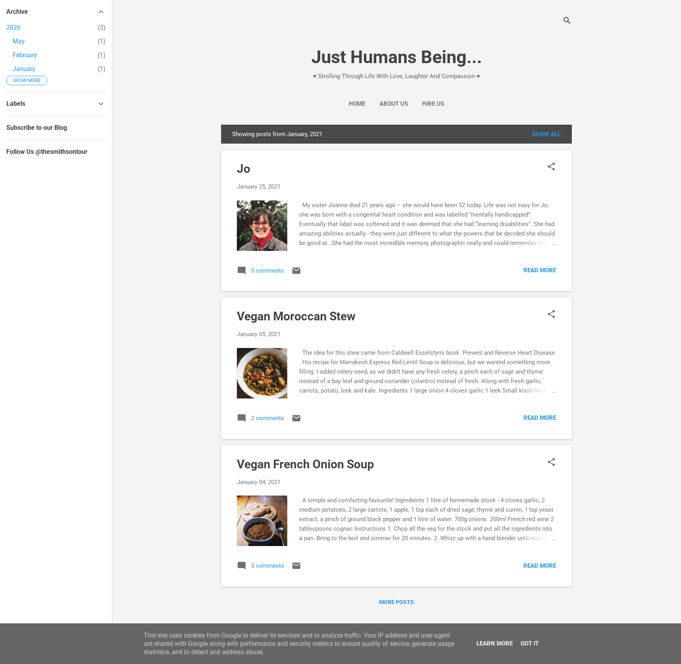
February (25, 55)
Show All (546, 134)
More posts (396, 602)
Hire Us (433, 103)
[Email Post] (296, 273)
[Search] (567, 21)
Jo (243, 169)
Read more (539, 270)
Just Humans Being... (396, 57)
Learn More (494, 643)
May (19, 41)
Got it (530, 643)
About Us (394, 103)
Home (357, 103)
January (24, 69)
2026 (13, 27)
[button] (551, 167)
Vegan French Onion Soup (305, 464)
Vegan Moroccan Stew (296, 316)
